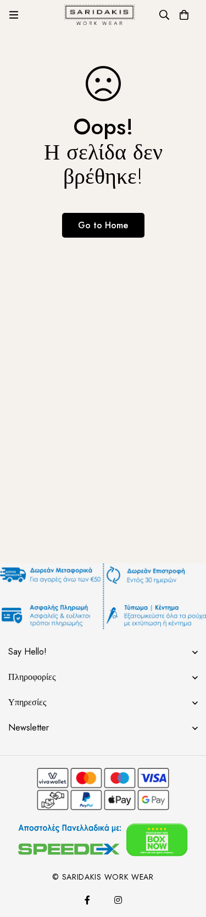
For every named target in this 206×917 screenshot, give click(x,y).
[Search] (164, 14)
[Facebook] (87, 900)
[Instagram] (118, 900)
